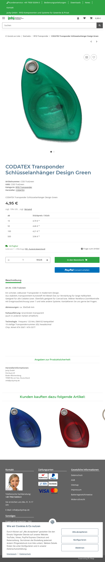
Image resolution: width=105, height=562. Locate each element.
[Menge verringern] (9, 260)
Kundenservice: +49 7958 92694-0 (24, 2)
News (87, 2)
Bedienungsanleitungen (55, 2)
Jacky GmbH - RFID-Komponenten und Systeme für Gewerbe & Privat (38, 12)
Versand (28, 209)
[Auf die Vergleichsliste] (87, 57)
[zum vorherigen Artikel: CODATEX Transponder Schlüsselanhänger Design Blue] (91, 41)
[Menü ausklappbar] (3, 17)
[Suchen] (100, 25)
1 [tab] (51, 152)
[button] (78, 18)
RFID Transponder (24, 187)
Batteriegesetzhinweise (81, 494)
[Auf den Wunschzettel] (94, 57)
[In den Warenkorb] (7, 50)
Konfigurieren (79, 540)
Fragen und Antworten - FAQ (18, 521)
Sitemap (75, 485)
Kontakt (10, 7)
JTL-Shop (91, 558)
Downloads (76, 2)
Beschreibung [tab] (13, 280)
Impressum (12, 554)
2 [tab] (54, 152)
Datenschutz (25, 554)
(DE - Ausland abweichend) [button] (35, 249)
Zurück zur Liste (13, 36)
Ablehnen (79, 548)
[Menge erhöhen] (47, 260)
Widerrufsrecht (78, 499)
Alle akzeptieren (79, 532)
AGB (73, 480)
